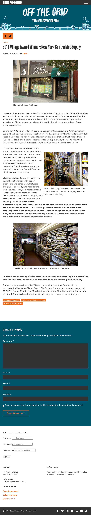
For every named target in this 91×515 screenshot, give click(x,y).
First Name (7, 438)
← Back (5, 42)
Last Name (7, 444)
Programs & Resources (13, 303)
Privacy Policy (31, 510)
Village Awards (52, 288)
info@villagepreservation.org (14, 481)
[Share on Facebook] (5, 35)
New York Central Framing (27, 169)
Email (6, 383)
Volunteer (9, 499)
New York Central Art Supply (46, 113)
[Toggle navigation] (86, 2)
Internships (10, 495)
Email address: (9, 450)
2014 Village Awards (11, 300)
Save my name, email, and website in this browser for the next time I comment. (44, 405)
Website (7, 394)
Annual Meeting (20, 291)
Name (6, 372)
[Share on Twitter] (10, 35)
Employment (10, 491)
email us (61, 472)
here (78, 294)
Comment (8, 341)
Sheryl (26, 53)
